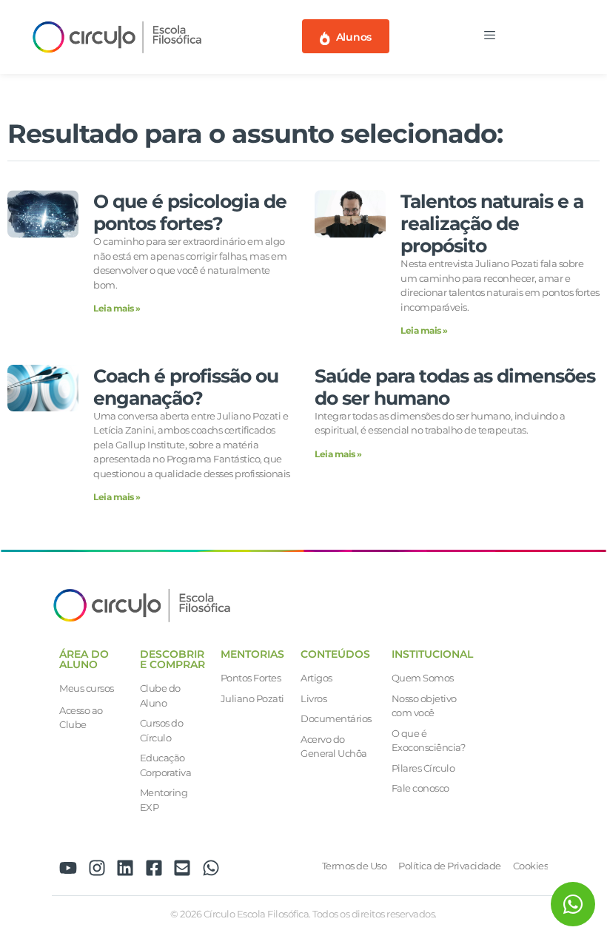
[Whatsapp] (211, 868)
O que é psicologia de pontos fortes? (189, 212)
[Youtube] (68, 868)
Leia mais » (117, 308)
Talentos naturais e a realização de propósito (491, 223)
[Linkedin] (125, 868)
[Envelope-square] (182, 868)
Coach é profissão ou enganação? (185, 387)
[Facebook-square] (154, 868)
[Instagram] (97, 868)
